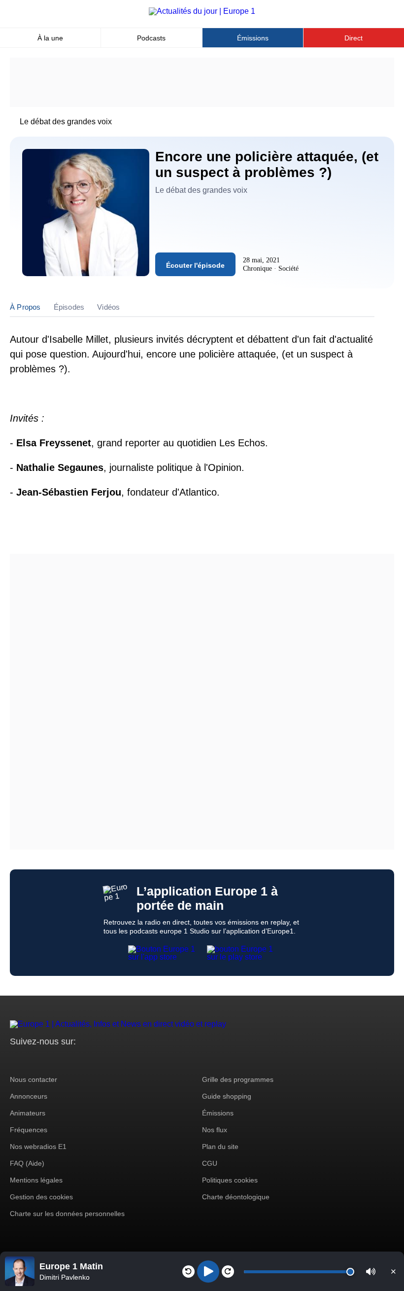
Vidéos (108, 307)
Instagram (33, 1060)
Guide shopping (226, 1096)
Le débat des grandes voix (66, 121)
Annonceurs (28, 1096)
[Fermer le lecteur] (393, 1271)
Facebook (49, 1060)
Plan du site (220, 1146)
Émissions (253, 38)
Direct (353, 38)
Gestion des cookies (41, 1197)
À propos (25, 307)
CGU (209, 1163)
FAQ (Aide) (27, 1163)
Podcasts (151, 38)
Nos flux (214, 1130)
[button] (370, 1271)
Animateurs (27, 1113)
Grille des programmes (237, 1079)
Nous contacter (33, 1079)
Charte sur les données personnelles (67, 1214)
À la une (50, 38)
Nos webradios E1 (38, 1146)
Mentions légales (36, 1180)
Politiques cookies (230, 1180)
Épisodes (69, 307)
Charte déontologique (235, 1197)
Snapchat (83, 1060)
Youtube (66, 1060)
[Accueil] (202, 11)
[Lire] (208, 1271)
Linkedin (100, 1060)
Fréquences (28, 1130)
